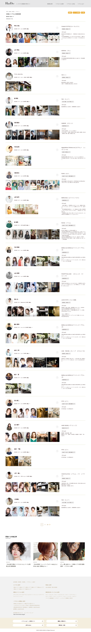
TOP (7, 11)
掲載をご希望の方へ (62, 621)
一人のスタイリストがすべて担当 (20, 605)
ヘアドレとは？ (81, 3)
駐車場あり (25, 607)
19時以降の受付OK (17, 607)
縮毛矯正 (52, 598)
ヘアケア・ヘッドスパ (60, 598)
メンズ (20, 596)
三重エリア (15, 589)
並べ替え (82, 12)
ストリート (15, 596)
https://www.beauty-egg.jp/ (19, 614)
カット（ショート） (58, 596)
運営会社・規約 (62, 625)
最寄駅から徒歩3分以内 (34, 607)
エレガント (29, 594)
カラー (74, 596)
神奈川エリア (28, 589)
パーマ (47, 598)
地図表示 (70, 12)
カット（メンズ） (68, 596)
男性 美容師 (54, 587)
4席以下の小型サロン (29, 603)
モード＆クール (22, 594)
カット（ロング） (50, 594)
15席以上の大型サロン (18, 603)
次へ (48, 524)
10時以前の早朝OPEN (34, 605)
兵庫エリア (27, 587)
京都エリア (21, 587)
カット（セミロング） (60, 594)
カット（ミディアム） (71, 594)
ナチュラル (15, 594)
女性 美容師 (48, 587)
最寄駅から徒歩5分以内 (18, 609)
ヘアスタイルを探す (59, 3)
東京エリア (21, 589)
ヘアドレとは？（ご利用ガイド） (28, 621)
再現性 (67, 598)
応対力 (71, 598)
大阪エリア (15, 587)
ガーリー (41, 594)
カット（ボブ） (49, 596)
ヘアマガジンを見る (71, 3)
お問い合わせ (28, 625)
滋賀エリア (33, 587)
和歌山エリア (40, 587)
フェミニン (35, 594)
